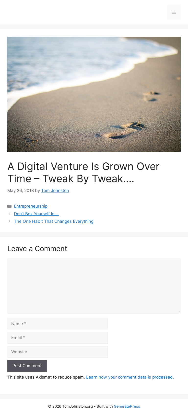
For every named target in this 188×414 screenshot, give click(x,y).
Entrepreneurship (30, 206)
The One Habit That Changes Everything (54, 221)
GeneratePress (127, 406)
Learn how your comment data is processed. (130, 377)
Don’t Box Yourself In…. (36, 213)
